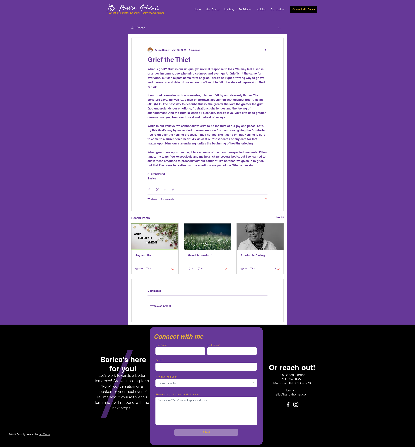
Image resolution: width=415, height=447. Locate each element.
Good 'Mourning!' (200, 255)
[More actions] (265, 50)
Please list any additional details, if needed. (178, 394)
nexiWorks (44, 434)
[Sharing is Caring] (260, 237)
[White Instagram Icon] (295, 404)
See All (280, 217)
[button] (279, 28)
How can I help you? (166, 377)
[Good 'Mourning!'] (207, 237)
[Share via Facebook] (149, 189)
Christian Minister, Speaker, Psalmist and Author (136, 12)
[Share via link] (172, 189)
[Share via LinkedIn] (164, 189)
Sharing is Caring (253, 255)
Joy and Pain (144, 255)
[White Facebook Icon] (288, 404)
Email (158, 360)
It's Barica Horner (133, 7)
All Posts (138, 28)
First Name (161, 345)
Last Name (213, 345)
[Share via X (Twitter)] (157, 189)
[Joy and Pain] (154, 237)
